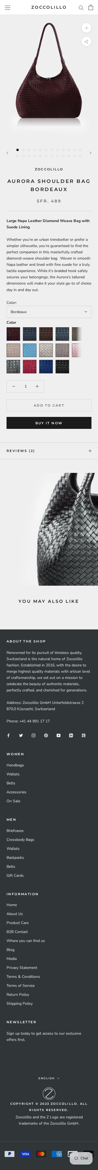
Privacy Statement (22, 967)
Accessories (16, 792)
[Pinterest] (46, 735)
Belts (11, 783)
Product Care (18, 922)
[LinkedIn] (71, 735)
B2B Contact (17, 931)
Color (11, 323)
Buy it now (49, 423)
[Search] (81, 7)
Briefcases (15, 830)
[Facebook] (8, 735)
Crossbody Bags (20, 839)
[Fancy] (83, 735)
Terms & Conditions (23, 976)
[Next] (90, 153)
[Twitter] (21, 735)
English (46, 1078)
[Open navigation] (7, 7)
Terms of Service (21, 985)
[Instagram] (33, 735)
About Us (15, 913)
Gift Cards (15, 875)
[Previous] (7, 153)
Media (12, 958)
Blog (10, 949)
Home (12, 904)
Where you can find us (26, 940)
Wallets (13, 774)
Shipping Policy (20, 1003)
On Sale (13, 801)
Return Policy (18, 994)
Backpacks (15, 857)
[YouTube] (58, 735)
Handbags (15, 765)
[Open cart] (90, 7)
